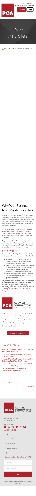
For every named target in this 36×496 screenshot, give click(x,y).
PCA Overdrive (11, 443)
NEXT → (31, 386)
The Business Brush (23, 231)
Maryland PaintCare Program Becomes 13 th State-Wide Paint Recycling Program (17, 360)
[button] (18, 333)
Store (8, 453)
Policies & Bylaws (11, 448)
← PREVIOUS (7, 383)
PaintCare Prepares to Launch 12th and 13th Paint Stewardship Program (17, 365)
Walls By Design (7, 231)
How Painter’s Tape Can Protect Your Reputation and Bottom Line (15, 369)
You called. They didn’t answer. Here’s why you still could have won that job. (17, 350)
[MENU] (31, 16)
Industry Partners (11, 439)
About (8, 434)
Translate (31, 5)
